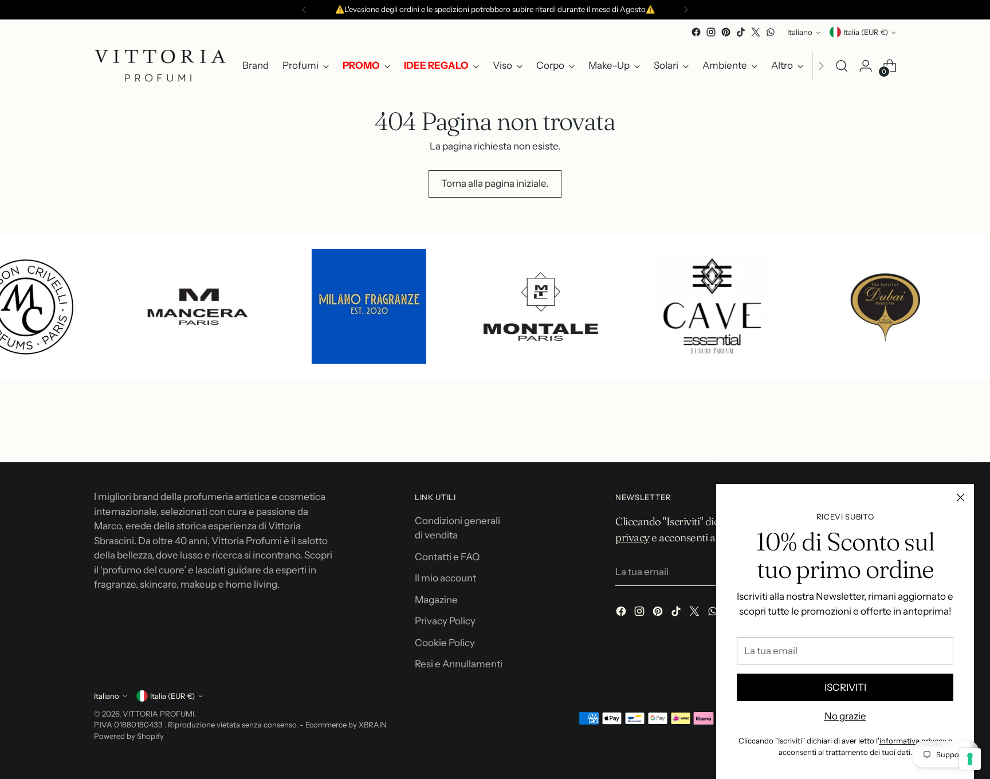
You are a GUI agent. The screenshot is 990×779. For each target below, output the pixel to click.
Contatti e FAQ (447, 556)
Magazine (436, 599)
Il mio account (445, 578)
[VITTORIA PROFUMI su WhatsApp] (770, 32)
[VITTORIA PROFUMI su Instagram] (711, 32)
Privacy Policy (445, 621)
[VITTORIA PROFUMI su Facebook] (696, 32)
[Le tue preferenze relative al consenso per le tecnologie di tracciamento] (970, 759)
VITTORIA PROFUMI (158, 713)
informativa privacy (912, 740)
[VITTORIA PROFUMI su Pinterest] (726, 32)
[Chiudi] (960, 497)
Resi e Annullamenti (458, 664)
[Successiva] (685, 9)
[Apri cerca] (841, 65)
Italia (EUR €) (865, 32)
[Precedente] (304, 9)
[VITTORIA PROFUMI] (160, 65)
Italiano (799, 32)
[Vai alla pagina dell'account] (865, 65)
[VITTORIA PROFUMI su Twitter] (756, 32)
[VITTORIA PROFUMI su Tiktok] (741, 32)
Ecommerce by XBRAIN (346, 724)
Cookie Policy (445, 642)
